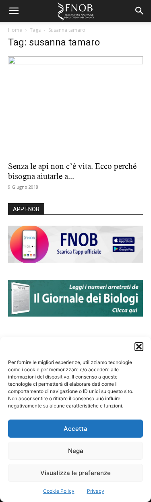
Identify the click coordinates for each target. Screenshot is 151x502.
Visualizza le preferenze (75, 473)
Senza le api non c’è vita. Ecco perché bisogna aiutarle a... (72, 171)
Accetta (75, 428)
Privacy (95, 491)
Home (15, 30)
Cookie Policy (58, 491)
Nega (75, 451)
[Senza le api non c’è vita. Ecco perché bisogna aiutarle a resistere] (75, 106)
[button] (139, 347)
